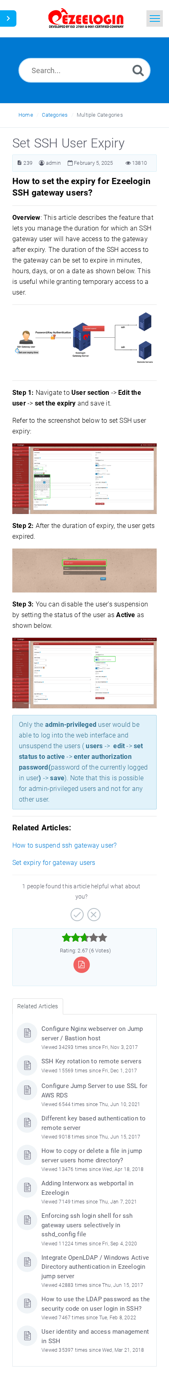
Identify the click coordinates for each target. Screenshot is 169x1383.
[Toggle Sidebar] (8, 18)
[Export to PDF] (81, 964)
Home (25, 115)
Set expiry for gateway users (54, 863)
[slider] (84, 938)
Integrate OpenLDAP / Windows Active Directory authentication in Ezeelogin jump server (95, 1267)
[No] (92, 912)
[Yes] (76, 912)
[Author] (41, 163)
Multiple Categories (100, 115)
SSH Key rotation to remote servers (91, 1061)
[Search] (138, 70)
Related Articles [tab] (37, 1006)
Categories (55, 115)
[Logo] (86, 18)
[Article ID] (19, 163)
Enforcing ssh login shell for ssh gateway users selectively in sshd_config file (87, 1225)
